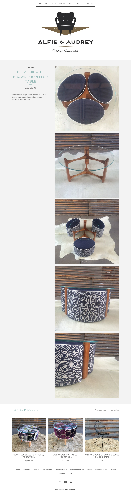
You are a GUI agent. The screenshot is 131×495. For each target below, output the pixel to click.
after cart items (101, 470)
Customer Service (77, 470)
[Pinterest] (71, 482)
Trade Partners (61, 470)
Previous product (100, 410)
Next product (114, 410)
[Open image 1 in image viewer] (87, 98)
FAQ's (89, 470)
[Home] (65, 32)
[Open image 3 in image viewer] (87, 231)
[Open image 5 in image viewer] (87, 365)
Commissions (65, 4)
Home (17, 470)
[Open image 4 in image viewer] (87, 298)
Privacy (113, 470)
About (53, 4)
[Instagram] (60, 482)
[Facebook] (65, 482)
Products (42, 4)
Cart (70, 474)
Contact (79, 4)
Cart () (89, 4)
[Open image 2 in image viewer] (87, 165)
